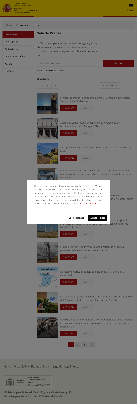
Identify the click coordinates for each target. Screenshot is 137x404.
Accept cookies (97, 217)
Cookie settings (76, 217)
